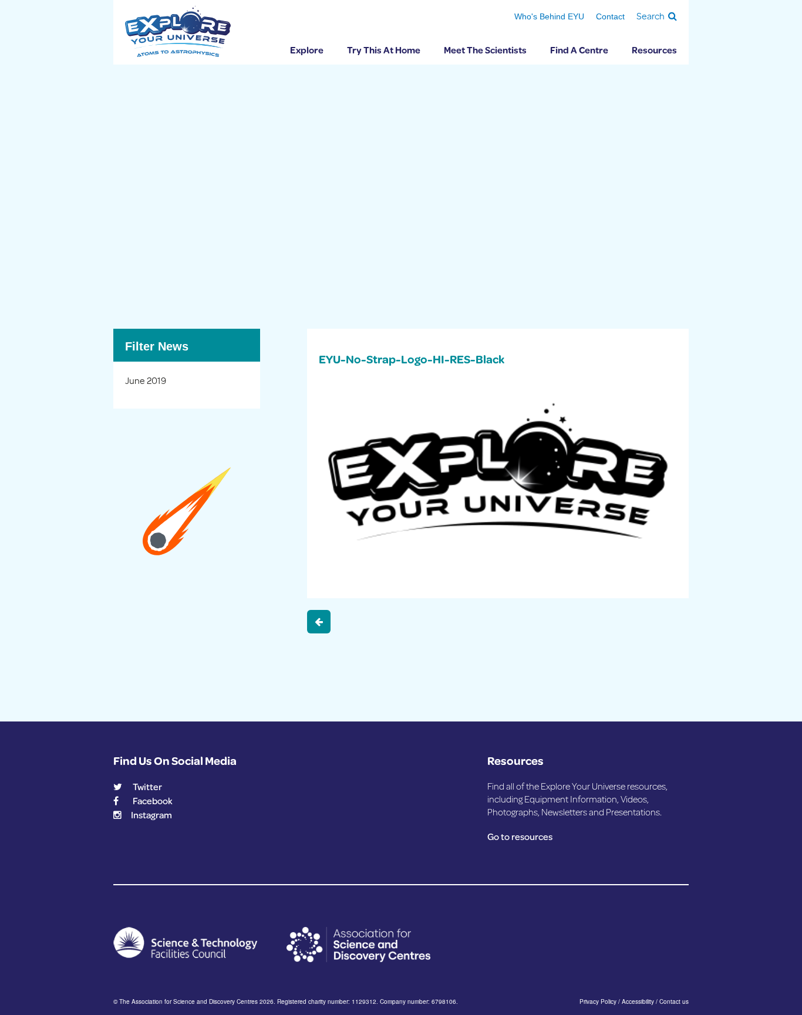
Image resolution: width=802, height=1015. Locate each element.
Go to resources (519, 836)
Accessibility (638, 1001)
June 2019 (145, 380)
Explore (307, 49)
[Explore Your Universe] (178, 31)
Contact (610, 16)
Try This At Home (383, 49)
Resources (654, 49)
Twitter (147, 786)
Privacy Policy (597, 1001)
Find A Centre (579, 49)
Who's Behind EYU (549, 16)
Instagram (151, 814)
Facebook (153, 800)
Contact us (674, 1001)
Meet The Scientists (485, 49)
